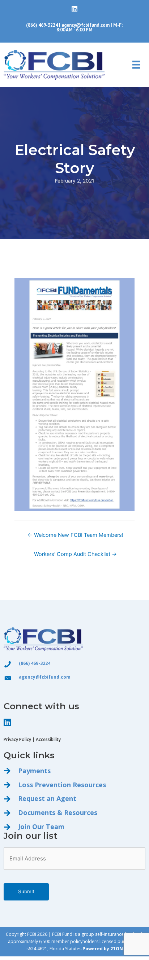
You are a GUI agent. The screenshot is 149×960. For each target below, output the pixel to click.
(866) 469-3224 (42, 25)
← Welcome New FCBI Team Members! (75, 535)
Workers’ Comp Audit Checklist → (75, 554)
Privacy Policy (17, 739)
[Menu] (136, 65)
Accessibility (48, 739)
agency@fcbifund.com (85, 25)
